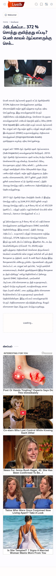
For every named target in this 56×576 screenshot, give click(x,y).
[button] (4, 4)
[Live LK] (16, 4)
